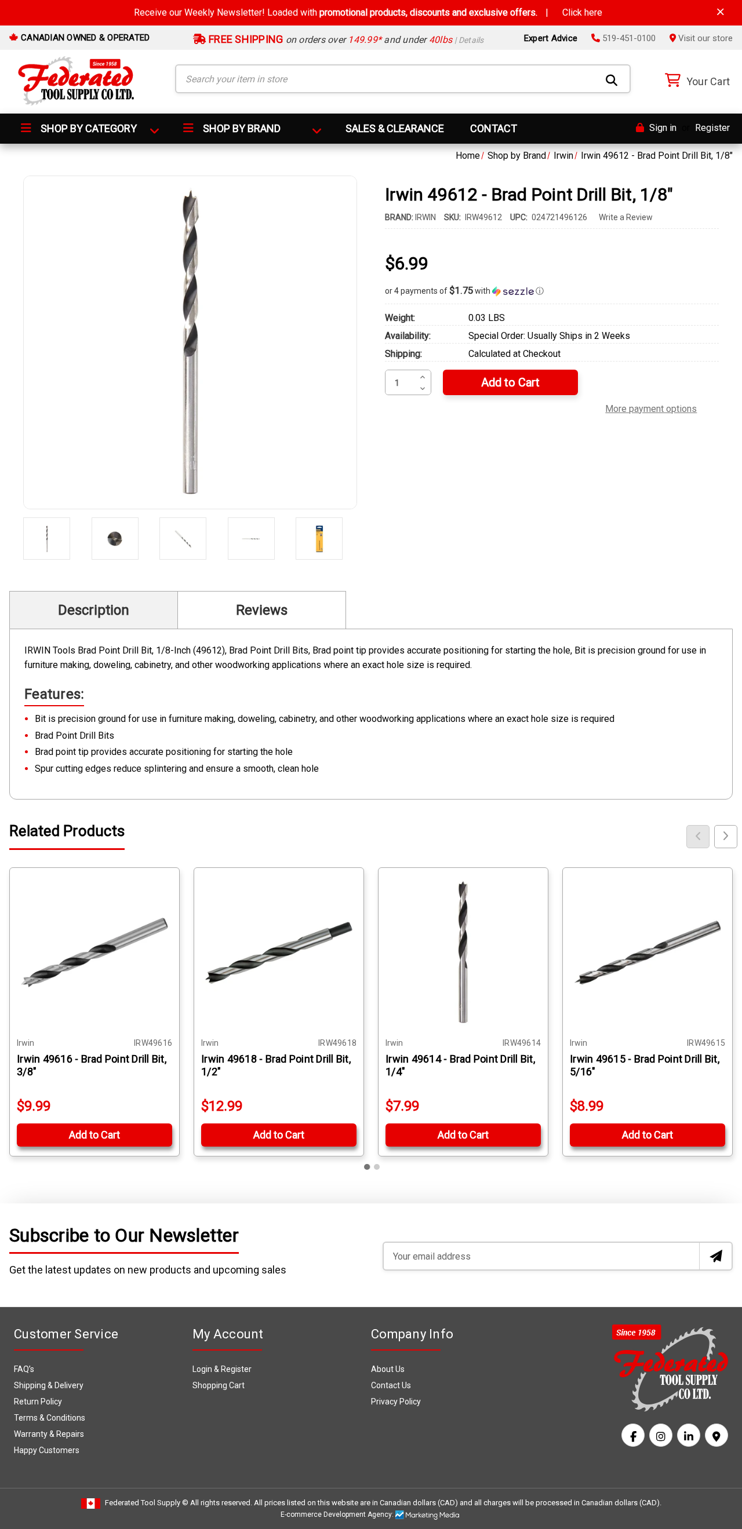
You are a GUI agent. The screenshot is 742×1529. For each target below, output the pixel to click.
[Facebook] (633, 1435)
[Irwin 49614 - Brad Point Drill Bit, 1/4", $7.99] (463, 952)
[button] (552, 291)
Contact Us (391, 1385)
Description (93, 610)
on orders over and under (345, 39)
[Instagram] (660, 1435)
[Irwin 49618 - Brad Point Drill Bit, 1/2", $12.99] (279, 952)
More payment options (651, 407)
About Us (388, 1369)
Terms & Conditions (49, 1417)
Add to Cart (94, 1135)
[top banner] (720, 12)
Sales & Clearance (394, 128)
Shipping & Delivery (48, 1385)
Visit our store (704, 38)
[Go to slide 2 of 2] (377, 1167)
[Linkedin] (688, 1435)
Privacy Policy (396, 1401)
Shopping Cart (218, 1385)
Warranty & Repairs (49, 1434)
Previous (698, 836)
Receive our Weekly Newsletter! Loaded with (368, 12)
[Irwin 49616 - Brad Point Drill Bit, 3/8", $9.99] (94, 952)
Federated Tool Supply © (146, 1502)
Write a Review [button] (626, 217)
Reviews (262, 610)
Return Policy (38, 1401)
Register (712, 127)
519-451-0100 (628, 38)
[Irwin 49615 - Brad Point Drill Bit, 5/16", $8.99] (647, 952)
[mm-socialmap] (716, 1435)
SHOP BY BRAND (241, 128)
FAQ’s (24, 1369)
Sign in (661, 127)
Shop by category (87, 128)
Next (725, 836)
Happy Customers (46, 1450)
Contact (493, 128)
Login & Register (222, 1369)
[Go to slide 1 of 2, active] (367, 1167)
